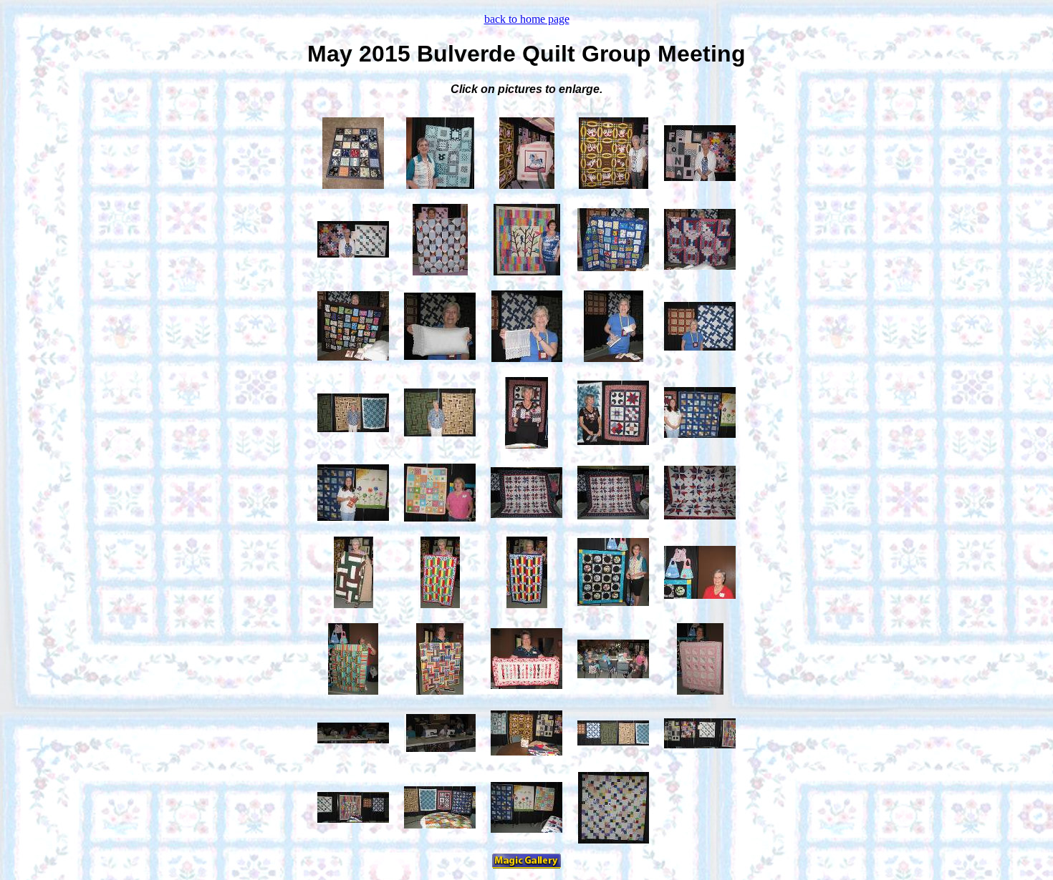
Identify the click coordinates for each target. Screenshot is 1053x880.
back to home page (526, 19)
